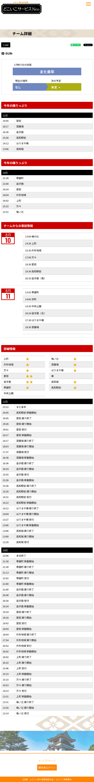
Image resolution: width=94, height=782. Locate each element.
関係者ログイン (47, 767)
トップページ (47, 760)
